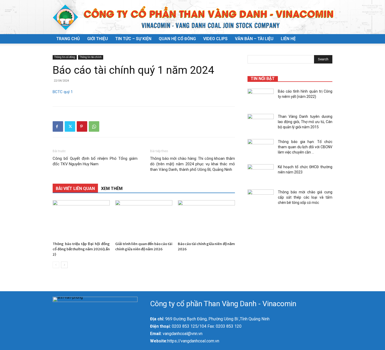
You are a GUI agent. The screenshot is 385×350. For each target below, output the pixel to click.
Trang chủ (68, 38)
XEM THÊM (112, 188)
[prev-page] (56, 265)
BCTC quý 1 (63, 91)
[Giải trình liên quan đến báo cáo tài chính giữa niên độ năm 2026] (143, 220)
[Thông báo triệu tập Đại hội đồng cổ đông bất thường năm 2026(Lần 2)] (81, 220)
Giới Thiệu (97, 38)
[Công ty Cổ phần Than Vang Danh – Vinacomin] (192, 17)
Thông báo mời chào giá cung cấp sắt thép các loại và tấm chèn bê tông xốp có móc (305, 197)
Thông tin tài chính (91, 57)
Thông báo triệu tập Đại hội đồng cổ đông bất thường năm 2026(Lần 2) (81, 249)
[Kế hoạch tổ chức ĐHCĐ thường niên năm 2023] (261, 173)
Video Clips (215, 38)
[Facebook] (58, 126)
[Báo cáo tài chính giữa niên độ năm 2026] (206, 220)
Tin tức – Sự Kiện (133, 38)
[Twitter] (70, 126)
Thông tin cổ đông (64, 57)
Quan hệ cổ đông (177, 38)
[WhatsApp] (94, 126)
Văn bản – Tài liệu (254, 38)
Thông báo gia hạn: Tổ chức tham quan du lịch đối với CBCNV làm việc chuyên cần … (305, 147)
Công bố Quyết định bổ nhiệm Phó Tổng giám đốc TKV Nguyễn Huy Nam (95, 161)
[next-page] (64, 265)
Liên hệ (288, 38)
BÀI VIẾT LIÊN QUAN (75, 188)
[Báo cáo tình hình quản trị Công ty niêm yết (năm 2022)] (261, 98)
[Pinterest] (82, 126)
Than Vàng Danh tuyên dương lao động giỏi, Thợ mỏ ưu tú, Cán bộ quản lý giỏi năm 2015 (305, 121)
